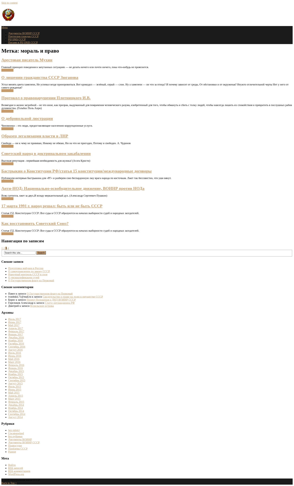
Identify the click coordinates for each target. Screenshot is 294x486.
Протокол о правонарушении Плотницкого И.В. (46, 98)
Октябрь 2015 (16, 377)
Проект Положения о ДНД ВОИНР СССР (51, 299)
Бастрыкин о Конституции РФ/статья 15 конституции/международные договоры (76, 171)
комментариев (19, 471)
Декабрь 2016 (16, 337)
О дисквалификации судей (23, 277)
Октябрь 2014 (16, 411)
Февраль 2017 (16, 331)
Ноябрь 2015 (15, 374)
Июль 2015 (14, 386)
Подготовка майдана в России (25, 268)
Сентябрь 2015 (16, 380)
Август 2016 (15, 349)
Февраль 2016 (16, 365)
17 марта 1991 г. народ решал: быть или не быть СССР (51, 206)
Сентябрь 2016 (16, 346)
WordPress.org (16, 474)
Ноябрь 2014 (15, 408)
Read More (7, 70)
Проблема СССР (18, 448)
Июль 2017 (14, 319)
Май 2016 (13, 359)
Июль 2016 (14, 352)
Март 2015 (14, 398)
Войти (12, 465)
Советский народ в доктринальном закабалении (46, 153)
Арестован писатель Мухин (26, 60)
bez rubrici (14, 430)
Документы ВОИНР (20, 439)
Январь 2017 (15, 334)
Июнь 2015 (14, 389)
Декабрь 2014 (16, 404)
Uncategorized (16, 433)
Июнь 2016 (14, 355)
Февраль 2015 (16, 401)
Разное (12, 451)
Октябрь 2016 (16, 343)
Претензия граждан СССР (23, 36)
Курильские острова (42, 305)
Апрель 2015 (15, 395)
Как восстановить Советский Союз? (35, 223)
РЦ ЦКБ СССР (17, 39)
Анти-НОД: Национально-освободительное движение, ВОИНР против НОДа (72, 188)
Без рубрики (15, 436)
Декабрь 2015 (16, 371)
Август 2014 (15, 417)
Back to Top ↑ (9, 483)
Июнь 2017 (14, 322)
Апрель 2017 (15, 328)
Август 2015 (15, 383)
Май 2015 (13, 392)
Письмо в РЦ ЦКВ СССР (23, 42)
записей (15, 468)
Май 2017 (13, 325)
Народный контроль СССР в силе (27, 274)
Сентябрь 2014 (16, 414)
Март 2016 (14, 362)
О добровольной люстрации (27, 118)
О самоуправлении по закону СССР (29, 271)
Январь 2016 (15, 368)
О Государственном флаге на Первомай (31, 280)
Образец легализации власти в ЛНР (34, 136)
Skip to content (9, 2)
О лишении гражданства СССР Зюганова (39, 77)
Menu (4, 27)
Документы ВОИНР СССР (24, 33)
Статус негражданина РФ (60, 302)
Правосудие (15, 445)
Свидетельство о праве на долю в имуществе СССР (73, 296)
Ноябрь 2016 (15, 340)
